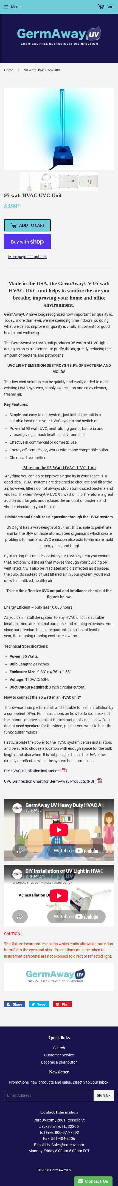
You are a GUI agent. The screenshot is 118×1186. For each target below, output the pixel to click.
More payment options (27, 256)
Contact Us (95, 1181)
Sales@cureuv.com (68, 1145)
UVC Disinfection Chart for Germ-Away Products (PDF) (50, 781)
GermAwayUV (60, 1170)
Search (59, 1048)
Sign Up (103, 1095)
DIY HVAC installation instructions (33, 771)
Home (8, 70)
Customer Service (59, 1055)
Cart (110, 7)
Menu (16, 7)
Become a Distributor (59, 1062)
